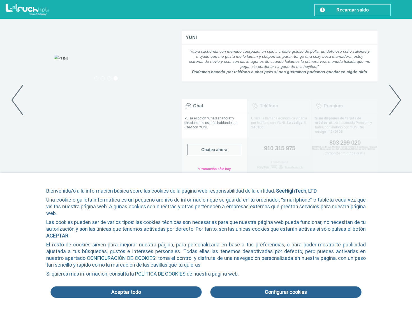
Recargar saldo (352, 10)
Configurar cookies (286, 292)
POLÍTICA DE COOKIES (160, 274)
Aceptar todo (126, 292)
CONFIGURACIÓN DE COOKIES (121, 258)
